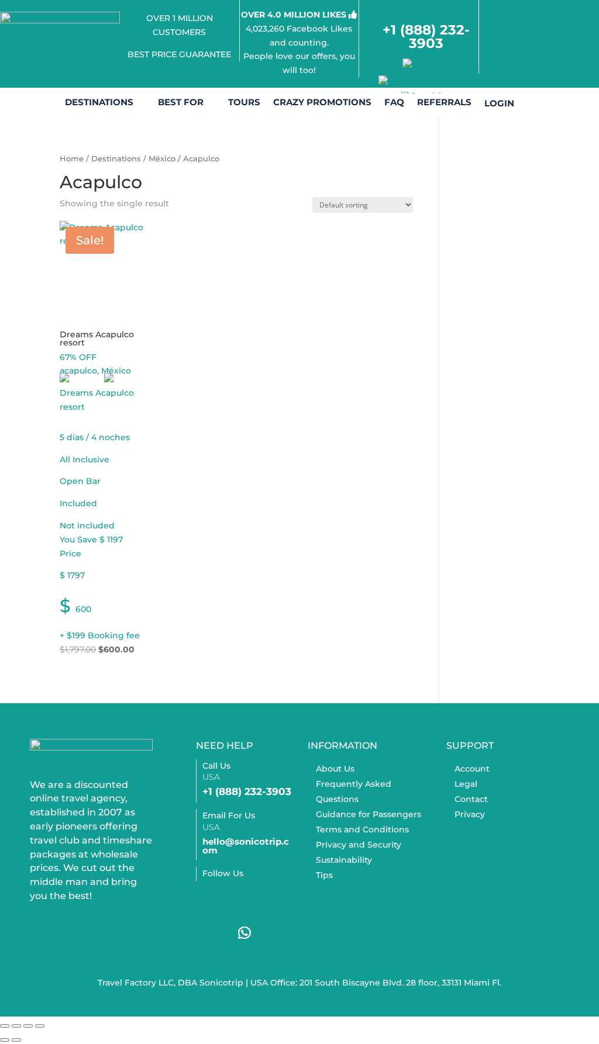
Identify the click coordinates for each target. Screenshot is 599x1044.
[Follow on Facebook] (210, 899)
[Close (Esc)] (39, 1026)
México (162, 158)
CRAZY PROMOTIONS (322, 103)
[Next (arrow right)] (16, 1040)
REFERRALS (444, 103)
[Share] (28, 1026)
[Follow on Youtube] (210, 933)
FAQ (394, 103)
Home (72, 158)
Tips (324, 875)
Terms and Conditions (362, 829)
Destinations (116, 158)
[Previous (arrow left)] (4, 1040)
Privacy (470, 814)
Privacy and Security (358, 844)
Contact (471, 799)
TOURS (244, 103)
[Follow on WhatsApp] (244, 933)
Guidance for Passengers (368, 814)
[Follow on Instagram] (244, 899)
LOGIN (539, 31)
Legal (466, 784)
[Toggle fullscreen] (16, 1026)
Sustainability (344, 860)
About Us (335, 768)
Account (472, 768)
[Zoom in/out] (4, 1026)
